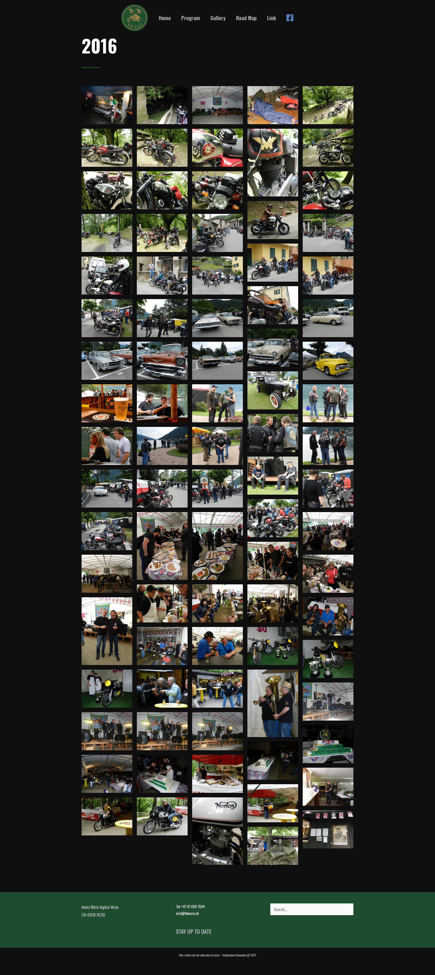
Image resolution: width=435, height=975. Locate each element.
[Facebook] (290, 18)
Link (271, 18)
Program (190, 18)
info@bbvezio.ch (187, 913)
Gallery (218, 18)
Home (165, 18)
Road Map (246, 18)
